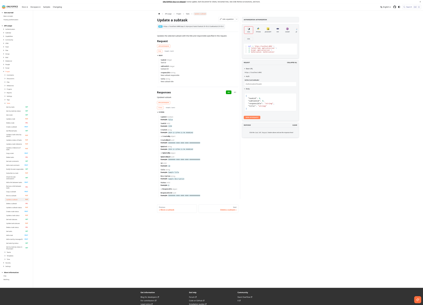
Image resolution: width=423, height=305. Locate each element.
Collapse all (292, 62)
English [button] (386, 7)
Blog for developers (149, 297)
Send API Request (252, 117)
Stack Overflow (243, 297)
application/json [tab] (163, 46)
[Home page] (159, 13)
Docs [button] (24, 7)
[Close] (420, 2)
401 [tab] (235, 92)
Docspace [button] (35, 7)
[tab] (159, 51)
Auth (248, 76)
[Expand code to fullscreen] (294, 46)
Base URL (249, 69)
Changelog (57, 7)
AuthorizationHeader (252, 80)
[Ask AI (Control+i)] (417, 299)
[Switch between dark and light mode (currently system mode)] (399, 7)
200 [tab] (228, 92)
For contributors (147, 300)
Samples (46, 7)
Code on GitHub (195, 300)
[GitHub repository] (394, 7)
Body (248, 89)
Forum (192, 297)
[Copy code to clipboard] (290, 46)
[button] (15, 12)
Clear (294, 125)
